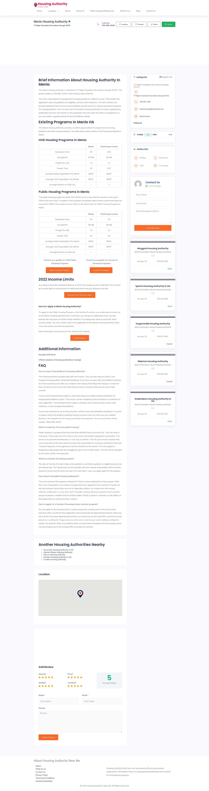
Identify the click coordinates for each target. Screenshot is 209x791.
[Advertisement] (104, 48)
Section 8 (80, 11)
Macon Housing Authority (54, 554)
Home (39, 11)
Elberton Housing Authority (153, 361)
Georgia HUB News (47, 354)
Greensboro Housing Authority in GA (153, 400)
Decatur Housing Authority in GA (57, 557)
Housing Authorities (44, 781)
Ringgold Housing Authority (152, 248)
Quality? (42, 682)
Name (41, 695)
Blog (138, 11)
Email (84, 695)
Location (125, 24)
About (67, 11)
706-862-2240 (108, 25)
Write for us (125, 11)
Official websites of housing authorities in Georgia (60, 360)
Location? (72, 682)
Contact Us (150, 11)
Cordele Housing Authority (54, 559)
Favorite (140, 24)
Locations (52, 11)
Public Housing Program (59, 270)
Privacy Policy (42, 775)
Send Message (152, 228)
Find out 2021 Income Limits (79, 295)
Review (169, 24)
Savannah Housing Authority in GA (58, 550)
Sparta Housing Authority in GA (152, 286)
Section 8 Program (101, 270)
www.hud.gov (80, 338)
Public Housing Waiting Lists (102, 11)
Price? (70, 674)
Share (155, 24)
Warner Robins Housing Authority (57, 552)
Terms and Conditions (45, 778)
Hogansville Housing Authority (153, 323)
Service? (42, 674)
